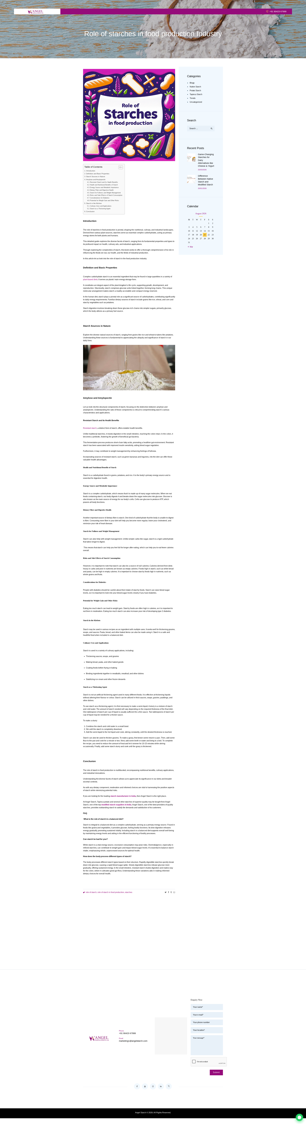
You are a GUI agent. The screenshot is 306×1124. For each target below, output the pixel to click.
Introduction (91, 171)
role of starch (91, 892)
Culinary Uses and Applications (100, 206)
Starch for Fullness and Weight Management (105, 193)
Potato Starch (195, 91)
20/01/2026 (202, 188)
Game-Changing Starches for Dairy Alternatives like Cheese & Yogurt (206, 160)
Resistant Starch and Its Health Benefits (104, 182)
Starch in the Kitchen (94, 203)
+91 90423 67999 (127, 1033)
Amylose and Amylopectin (95, 179)
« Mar (190, 247)
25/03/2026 (202, 170)
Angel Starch (140, 1113)
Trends (193, 98)
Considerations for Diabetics (99, 198)
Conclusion (90, 211)
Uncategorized (196, 102)
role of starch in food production (111, 892)
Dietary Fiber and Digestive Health (102, 190)
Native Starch (195, 87)
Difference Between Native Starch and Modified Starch (205, 180)
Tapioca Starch (196, 94)
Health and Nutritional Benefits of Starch (104, 185)
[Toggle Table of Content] (119, 167)
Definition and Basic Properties (97, 174)
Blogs (192, 83)
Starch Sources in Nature (95, 176)
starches (128, 892)
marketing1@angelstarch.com (133, 1041)
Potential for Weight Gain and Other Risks (104, 200)
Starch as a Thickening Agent (100, 209)
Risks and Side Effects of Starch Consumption (106, 195)
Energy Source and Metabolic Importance (104, 187)
